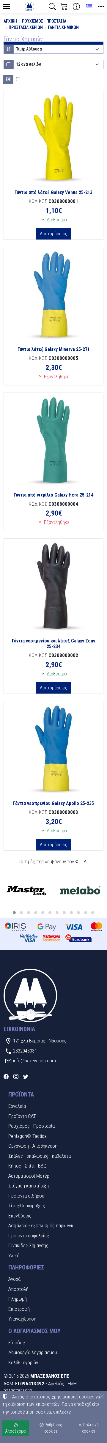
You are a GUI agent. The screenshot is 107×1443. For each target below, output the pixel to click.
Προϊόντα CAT (22, 1116)
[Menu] (6, 6)
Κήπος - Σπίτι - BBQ (27, 1166)
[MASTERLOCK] (27, 891)
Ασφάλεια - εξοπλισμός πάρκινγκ (40, 1225)
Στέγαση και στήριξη (28, 1186)
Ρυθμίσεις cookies (53, 1427)
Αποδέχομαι (15, 1431)
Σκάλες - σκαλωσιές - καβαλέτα (39, 1156)
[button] (52, 6)
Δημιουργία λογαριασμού (32, 1352)
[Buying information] (76, 6)
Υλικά (13, 1255)
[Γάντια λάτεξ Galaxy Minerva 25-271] (53, 294)
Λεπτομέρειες (53, 234)
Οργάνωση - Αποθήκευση (32, 1146)
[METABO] (80, 891)
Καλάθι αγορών (23, 1362)
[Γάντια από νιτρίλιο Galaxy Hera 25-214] (53, 440)
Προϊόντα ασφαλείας (28, 1236)
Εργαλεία (17, 1106)
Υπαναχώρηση (22, 1319)
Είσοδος (16, 1343)
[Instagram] (15, 1077)
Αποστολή (18, 1289)
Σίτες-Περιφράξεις (26, 1206)
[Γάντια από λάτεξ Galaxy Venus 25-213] (53, 137)
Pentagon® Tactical (28, 1136)
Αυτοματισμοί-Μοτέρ (28, 1176)
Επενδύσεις (20, 1216)
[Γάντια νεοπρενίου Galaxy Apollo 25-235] (53, 748)
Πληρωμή (17, 1299)
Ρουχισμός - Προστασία (44, 21)
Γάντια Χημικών (63, 27)
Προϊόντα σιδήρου (26, 1196)
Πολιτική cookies (90, 1427)
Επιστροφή (19, 1309)
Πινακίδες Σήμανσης (28, 1245)
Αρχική (10, 21)
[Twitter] (25, 1077)
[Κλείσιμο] (101, 1396)
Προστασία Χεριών (26, 27)
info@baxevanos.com (34, 1061)
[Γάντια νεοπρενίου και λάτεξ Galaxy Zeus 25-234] (53, 586)
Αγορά (14, 1279)
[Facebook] (6, 1077)
